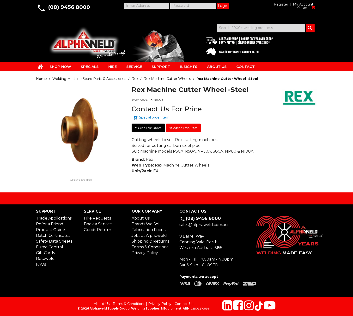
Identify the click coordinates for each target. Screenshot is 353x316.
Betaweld (45, 258)
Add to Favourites (185, 128)
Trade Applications (54, 218)
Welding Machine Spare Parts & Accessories (89, 79)
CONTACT (245, 66)
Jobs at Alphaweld (149, 235)
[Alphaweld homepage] (83, 41)
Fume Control (49, 247)
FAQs (41, 264)
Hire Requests (97, 218)
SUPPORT (161, 66)
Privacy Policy (145, 252)
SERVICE (134, 66)
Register (281, 4)
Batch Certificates (53, 235)
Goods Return (97, 229)
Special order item (154, 117)
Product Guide (50, 229)
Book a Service (98, 224)
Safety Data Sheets (54, 241)
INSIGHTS (188, 66)
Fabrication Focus (148, 229)
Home (41, 79)
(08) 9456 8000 (69, 7)
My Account (303, 4)
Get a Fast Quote (149, 128)
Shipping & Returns (150, 241)
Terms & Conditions (150, 247)
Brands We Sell (146, 224)
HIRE (112, 66)
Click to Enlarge (81, 179)
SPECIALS (90, 66)
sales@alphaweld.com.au (203, 224)
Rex (135, 79)
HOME (40, 66)
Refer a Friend (49, 224)
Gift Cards (45, 252)
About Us (141, 218)
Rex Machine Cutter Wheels (167, 79)
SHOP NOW (60, 66)
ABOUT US (217, 66)
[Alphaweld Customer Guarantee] (235, 45)
